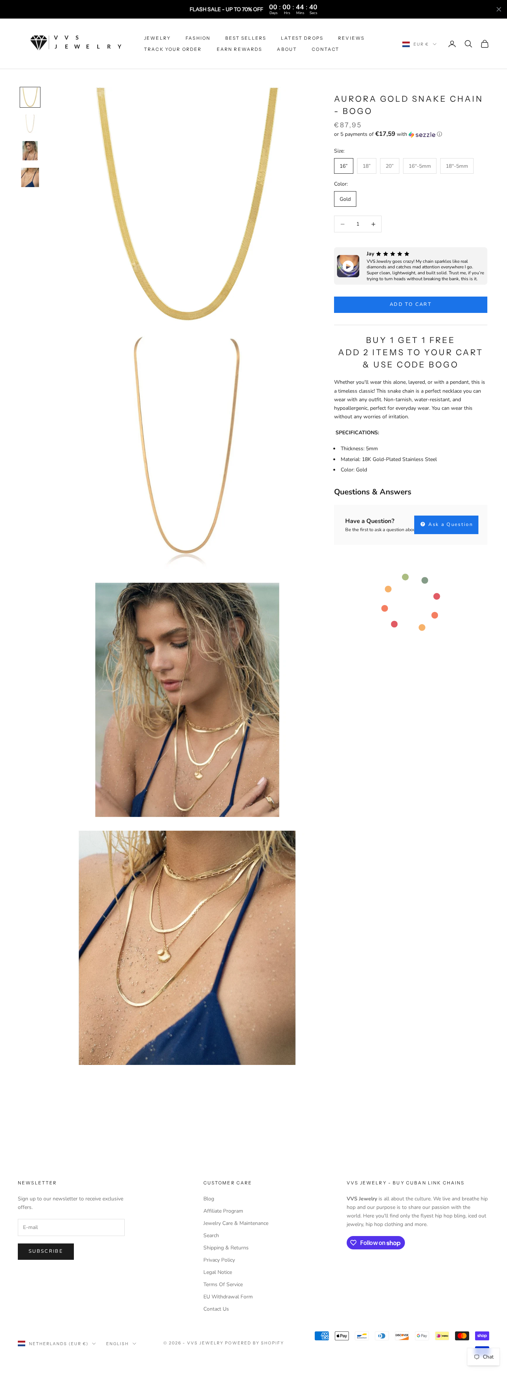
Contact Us (216, 1308)
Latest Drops (302, 38)
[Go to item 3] (30, 150)
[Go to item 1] (30, 97)
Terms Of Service (223, 1284)
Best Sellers (245, 38)
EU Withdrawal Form (228, 1296)
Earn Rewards (239, 49)
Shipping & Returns (226, 1247)
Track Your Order (173, 49)
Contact (325, 49)
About (287, 49)
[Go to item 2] (30, 124)
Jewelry (157, 38)
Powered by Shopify (254, 1343)
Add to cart (411, 304)
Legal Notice (217, 1272)
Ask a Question (449, 525)
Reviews (351, 38)
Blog (208, 1198)
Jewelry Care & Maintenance (235, 1223)
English (117, 1343)
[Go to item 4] (30, 177)
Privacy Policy (219, 1260)
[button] (410, 134)
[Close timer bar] (498, 9)
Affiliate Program (223, 1211)
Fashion (198, 38)
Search (211, 1235)
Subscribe (46, 1251)
